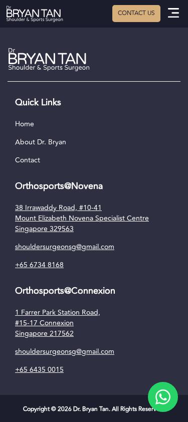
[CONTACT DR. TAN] (136, 13)
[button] (173, 14)
